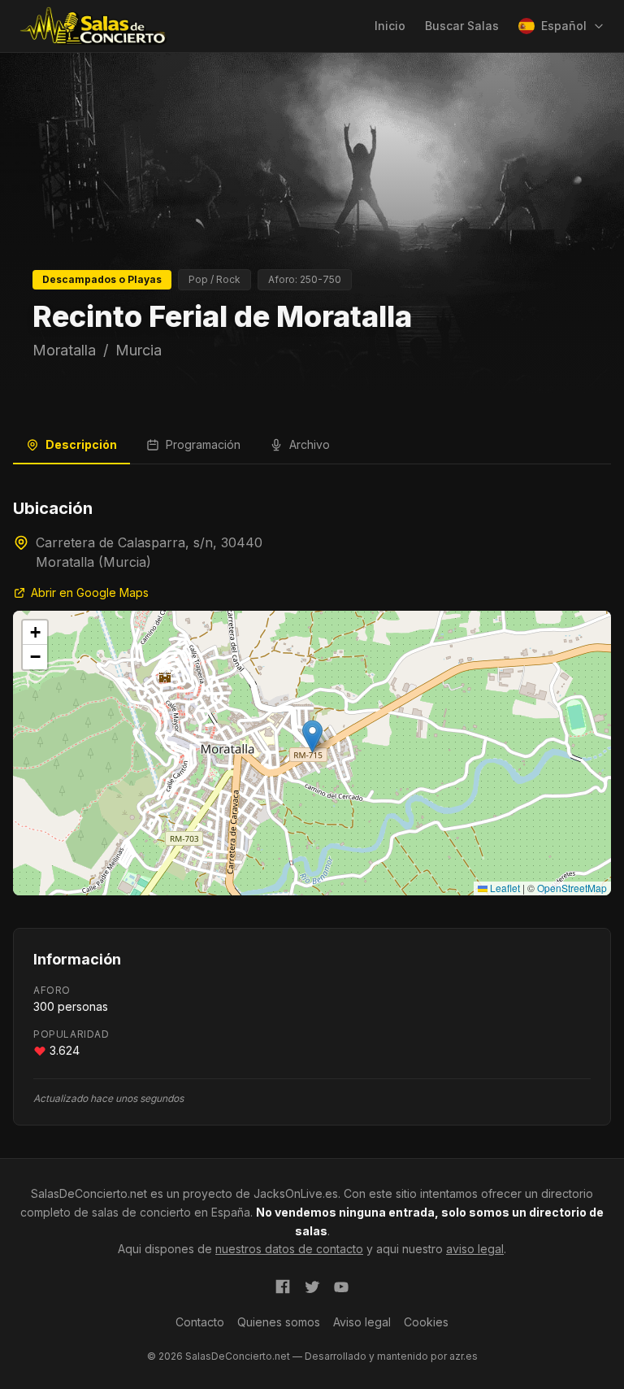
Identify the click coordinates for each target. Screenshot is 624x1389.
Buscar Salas (462, 26)
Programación (203, 444)
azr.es (463, 1356)
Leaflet (504, 888)
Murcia (138, 350)
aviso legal (475, 1249)
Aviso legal (362, 1322)
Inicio (390, 26)
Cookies (426, 1322)
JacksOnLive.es (296, 1193)
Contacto (200, 1322)
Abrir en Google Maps (90, 592)
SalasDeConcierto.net (89, 1193)
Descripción (81, 444)
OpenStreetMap (572, 888)
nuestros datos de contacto (289, 1249)
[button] (312, 736)
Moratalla (64, 350)
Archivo (309, 444)
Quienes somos (278, 1322)
